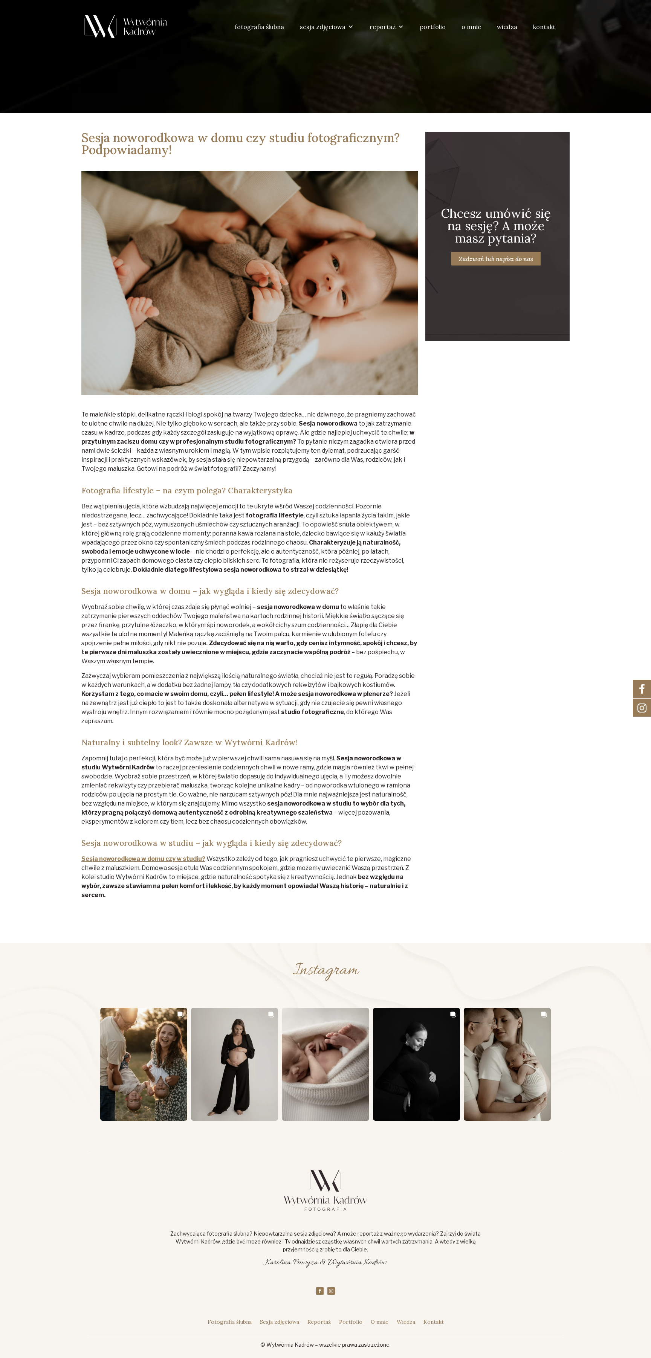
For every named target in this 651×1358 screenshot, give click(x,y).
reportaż (383, 27)
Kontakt (433, 1321)
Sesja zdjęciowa (279, 1321)
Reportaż (319, 1321)
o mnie (471, 27)
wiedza (507, 27)
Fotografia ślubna (230, 1321)
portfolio (433, 27)
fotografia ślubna (259, 27)
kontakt (544, 27)
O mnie (379, 1321)
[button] (143, 1064)
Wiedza (406, 1321)
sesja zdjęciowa (322, 27)
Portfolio (350, 1321)
